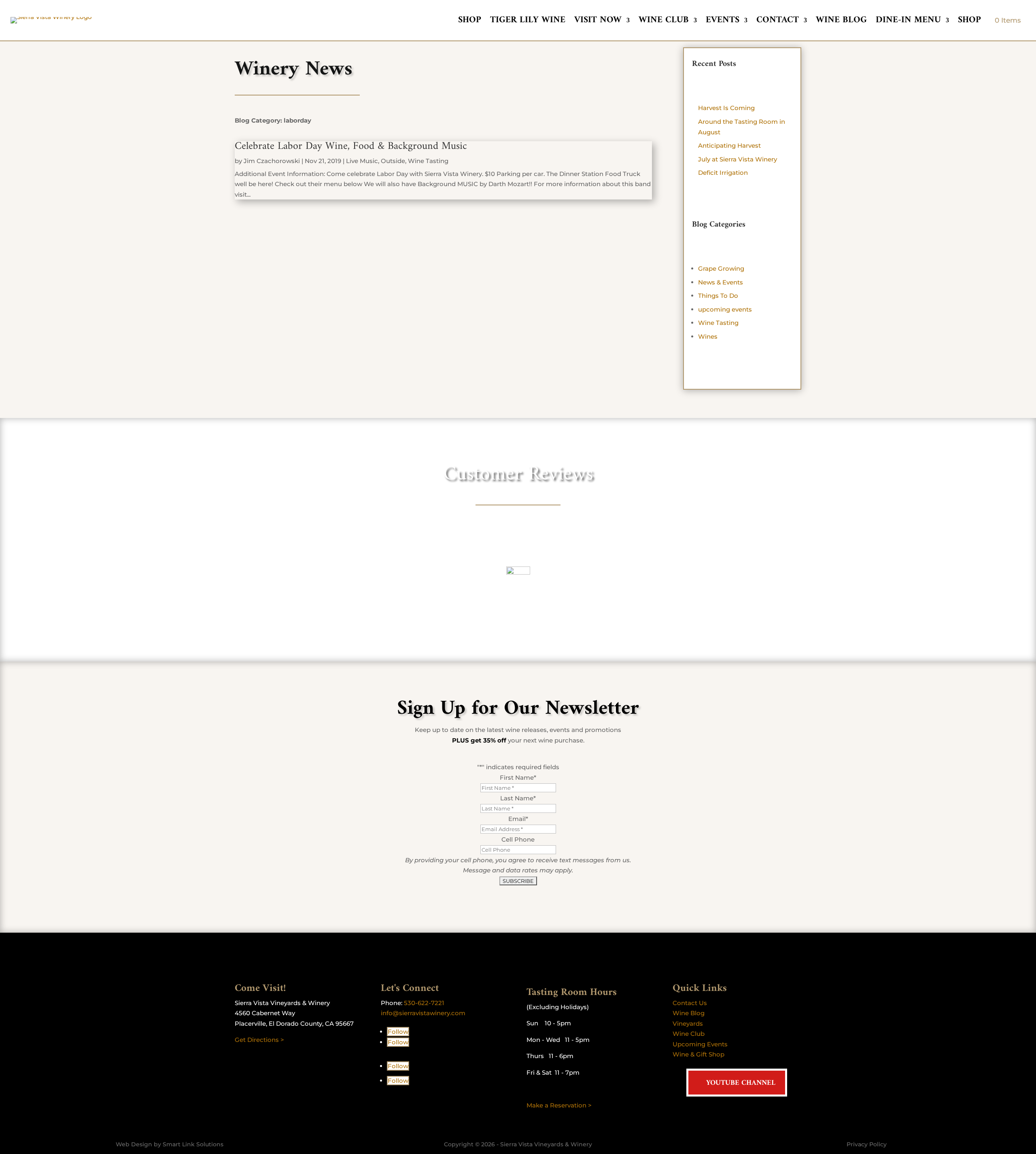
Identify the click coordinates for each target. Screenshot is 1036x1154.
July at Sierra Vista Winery (737, 159)
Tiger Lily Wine (527, 21)
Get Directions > (259, 1040)
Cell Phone (518, 839)
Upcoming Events (700, 1044)
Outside (393, 161)
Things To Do (718, 295)
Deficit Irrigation (723, 172)
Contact (777, 21)
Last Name (518, 798)
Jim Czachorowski (272, 161)
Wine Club (664, 21)
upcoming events (725, 309)
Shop (469, 21)
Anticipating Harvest (729, 145)
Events (722, 21)
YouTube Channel (740, 1083)
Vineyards (688, 1023)
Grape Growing (721, 268)
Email (518, 819)
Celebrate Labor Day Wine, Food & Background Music (351, 146)
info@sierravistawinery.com (423, 1013)
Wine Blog (841, 21)
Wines (708, 336)
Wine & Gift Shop (698, 1054)
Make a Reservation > (559, 1105)
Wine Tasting (428, 161)
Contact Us (690, 1003)
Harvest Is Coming (726, 108)
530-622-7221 (424, 1003)
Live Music (362, 161)
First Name (518, 777)
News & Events (720, 282)
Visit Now (598, 21)
